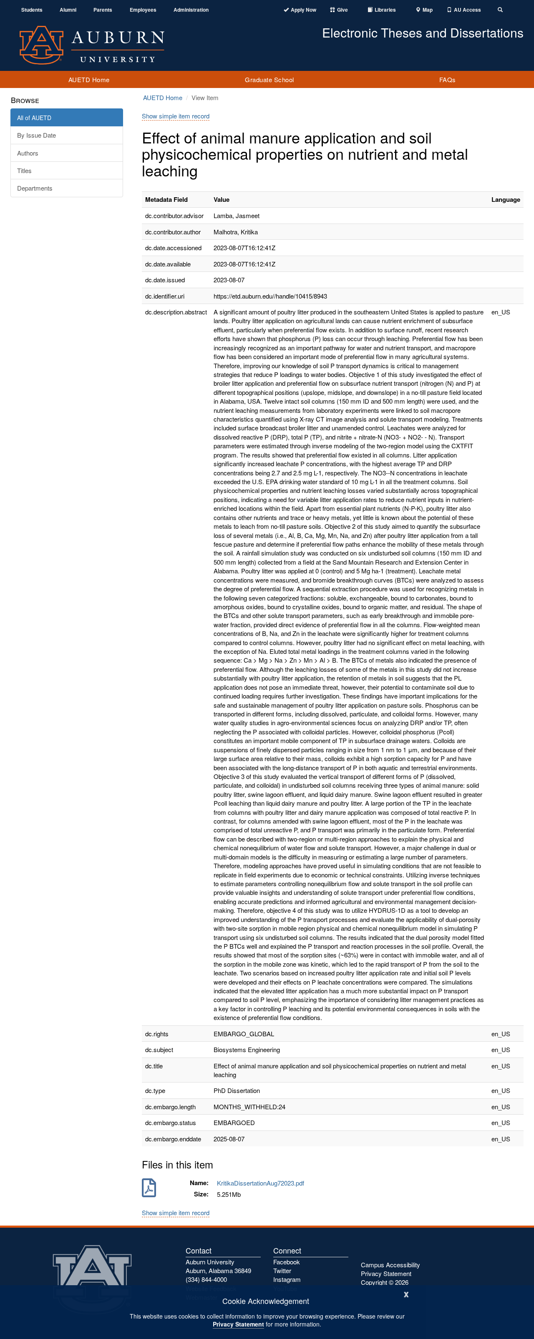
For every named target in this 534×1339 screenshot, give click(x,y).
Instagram (287, 1279)
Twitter (282, 1270)
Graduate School (269, 79)
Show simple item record (175, 115)
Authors (27, 152)
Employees (143, 9)
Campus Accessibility (390, 1264)
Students (32, 9)
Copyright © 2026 (384, 1282)
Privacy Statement (238, 1324)
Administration (191, 9)
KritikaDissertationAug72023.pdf (262, 1182)
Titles (24, 170)
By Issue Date (36, 135)
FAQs (447, 79)
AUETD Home (89, 79)
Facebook (286, 1261)
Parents (102, 9)
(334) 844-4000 (206, 1279)
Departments (35, 187)
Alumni (68, 9)
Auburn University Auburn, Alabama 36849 (218, 1266)
